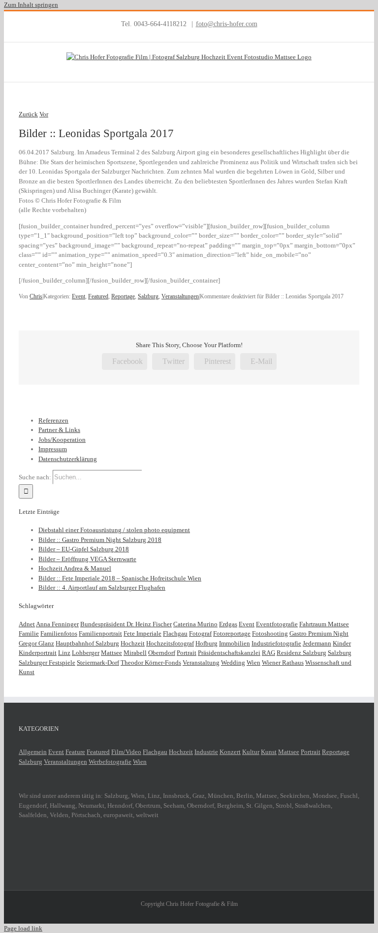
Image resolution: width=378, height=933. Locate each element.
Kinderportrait (38, 652)
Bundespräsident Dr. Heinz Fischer (126, 624)
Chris (36, 296)
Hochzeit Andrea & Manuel (74, 568)
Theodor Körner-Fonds (151, 662)
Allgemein (33, 751)
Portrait (186, 652)
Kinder (342, 643)
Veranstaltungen (180, 296)
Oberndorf (161, 652)
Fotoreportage (232, 633)
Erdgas (228, 624)
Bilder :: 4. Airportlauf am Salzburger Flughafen (101, 587)
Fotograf (200, 633)
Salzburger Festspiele (47, 662)
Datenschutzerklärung (67, 459)
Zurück (28, 114)
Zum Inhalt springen (31, 4)
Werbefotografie (110, 761)
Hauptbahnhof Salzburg (87, 643)
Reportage (123, 296)
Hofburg (206, 643)
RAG (268, 652)
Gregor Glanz (36, 643)
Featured (98, 296)
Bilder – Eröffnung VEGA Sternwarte (87, 559)
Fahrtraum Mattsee (324, 624)
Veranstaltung (201, 662)
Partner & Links (59, 429)
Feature (75, 751)
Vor (43, 114)
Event (78, 296)
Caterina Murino (195, 624)
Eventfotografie (277, 624)
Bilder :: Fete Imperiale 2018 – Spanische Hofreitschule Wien (119, 578)
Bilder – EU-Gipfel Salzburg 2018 (83, 549)
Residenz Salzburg (301, 652)
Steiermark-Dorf (98, 662)
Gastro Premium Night (318, 633)
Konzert (230, 751)
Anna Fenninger (57, 624)
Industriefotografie (276, 643)
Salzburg (148, 296)
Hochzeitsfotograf (170, 643)
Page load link (23, 928)
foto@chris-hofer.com (226, 24)
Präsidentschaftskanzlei (229, 652)
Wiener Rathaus (283, 662)
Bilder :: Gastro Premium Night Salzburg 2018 (99, 539)
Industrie (206, 751)
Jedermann (317, 643)
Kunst (269, 751)
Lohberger (85, 652)
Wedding (233, 662)
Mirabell (135, 652)
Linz (64, 652)
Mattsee (111, 652)
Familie (29, 633)
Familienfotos (58, 633)
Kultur (250, 751)
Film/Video (126, 751)
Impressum (52, 449)
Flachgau (175, 633)
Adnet (27, 624)
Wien (253, 662)
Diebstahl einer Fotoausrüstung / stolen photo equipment (114, 530)
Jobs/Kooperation (62, 439)
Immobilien (234, 643)
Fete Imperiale (142, 633)
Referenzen (53, 420)
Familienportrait (100, 633)
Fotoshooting (270, 633)
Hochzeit (133, 643)
